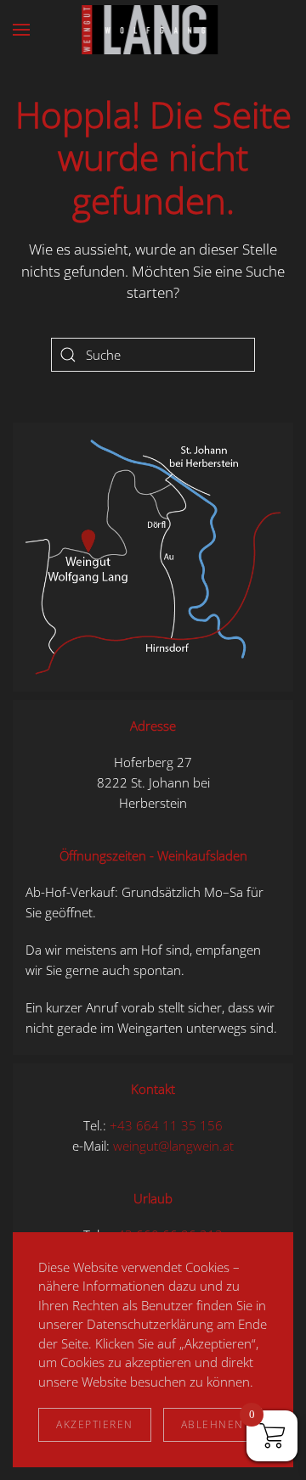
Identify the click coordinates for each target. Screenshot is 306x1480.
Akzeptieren (94, 1424)
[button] (21, 29)
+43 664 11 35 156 (166, 1125)
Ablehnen (212, 1424)
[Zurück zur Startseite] (153, 29)
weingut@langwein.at (173, 1145)
